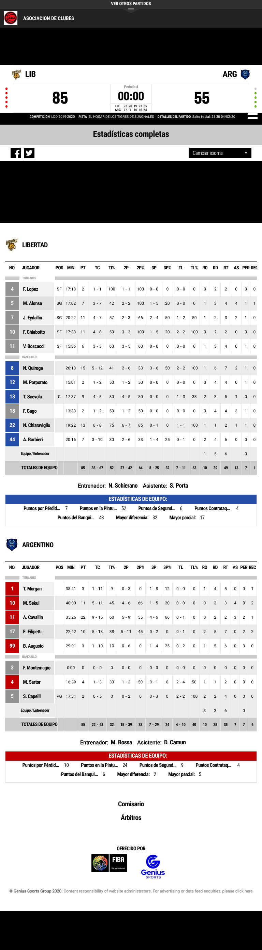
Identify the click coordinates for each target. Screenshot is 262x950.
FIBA (109, 866)
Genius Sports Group (153, 866)
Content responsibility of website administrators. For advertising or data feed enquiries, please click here (157, 891)
